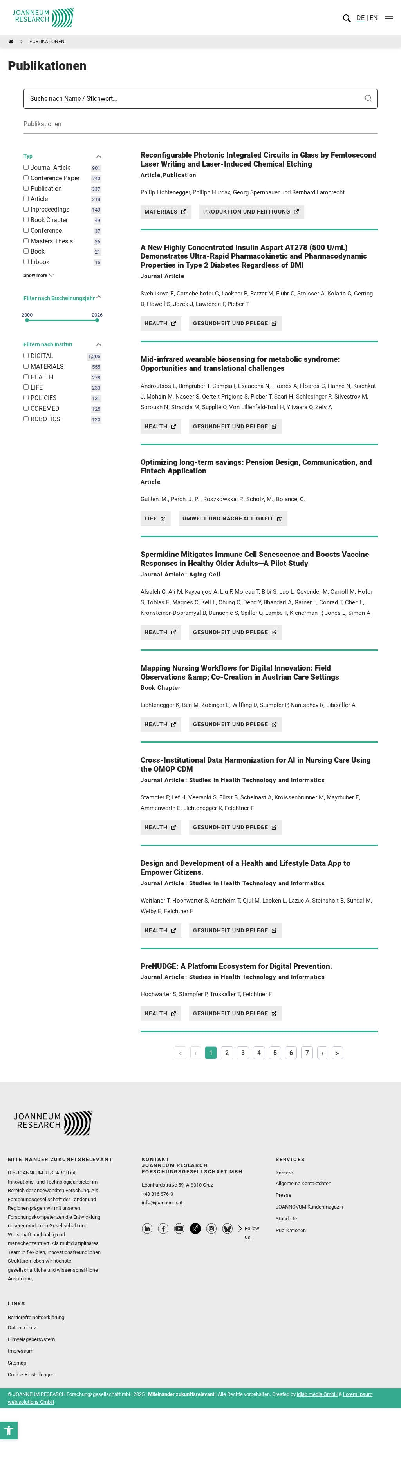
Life (151, 518)
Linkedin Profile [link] (147, 1228)
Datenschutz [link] (22, 1327)
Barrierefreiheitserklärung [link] (36, 1317)
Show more (35, 275)
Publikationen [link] (291, 1230)
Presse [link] (283, 1195)
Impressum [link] (20, 1351)
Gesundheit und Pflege (230, 323)
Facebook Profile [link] (163, 1228)
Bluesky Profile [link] (227, 1228)
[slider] (27, 320)
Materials (161, 211)
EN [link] (373, 18)
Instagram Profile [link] (211, 1228)
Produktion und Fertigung (247, 211)
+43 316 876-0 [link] (157, 1194)
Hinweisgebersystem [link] (31, 1339)
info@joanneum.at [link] (162, 1202)
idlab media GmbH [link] (317, 1394)
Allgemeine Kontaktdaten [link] (303, 1183)
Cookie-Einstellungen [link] (31, 1374)
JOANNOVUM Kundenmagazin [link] (309, 1207)
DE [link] (361, 18)
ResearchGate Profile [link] (195, 1228)
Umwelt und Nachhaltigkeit (228, 518)
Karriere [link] (284, 1173)
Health (156, 323)
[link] (9, 1430)
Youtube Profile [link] (179, 1228)
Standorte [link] (286, 1219)
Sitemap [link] (17, 1363)
